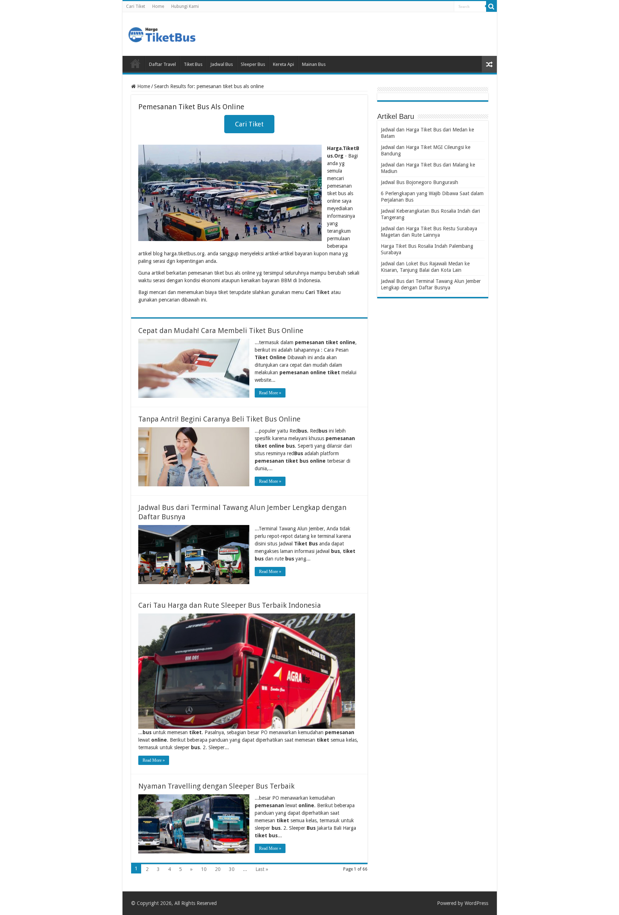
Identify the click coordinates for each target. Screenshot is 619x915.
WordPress (476, 903)
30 (232, 869)
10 (204, 869)
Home (158, 6)
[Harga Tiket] (162, 33)
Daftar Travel (162, 64)
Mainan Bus (314, 64)
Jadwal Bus (221, 64)
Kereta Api (283, 64)
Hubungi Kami (185, 6)
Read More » (270, 392)
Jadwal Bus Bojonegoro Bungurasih (419, 182)
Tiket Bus (193, 64)
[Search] (491, 6)
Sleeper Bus (253, 64)
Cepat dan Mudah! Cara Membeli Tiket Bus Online (220, 330)
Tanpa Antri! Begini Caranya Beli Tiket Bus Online (219, 419)
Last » (261, 869)
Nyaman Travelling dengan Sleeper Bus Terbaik (216, 786)
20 (218, 869)
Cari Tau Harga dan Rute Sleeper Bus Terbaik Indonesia (229, 605)
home (135, 63)
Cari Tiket (135, 6)
